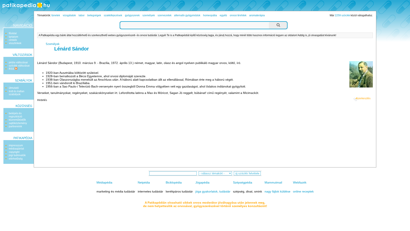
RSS (12, 68)
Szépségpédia (242, 182)
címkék (13, 39)
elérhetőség (16, 158)
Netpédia (144, 182)
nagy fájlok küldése (277, 191)
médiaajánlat (16, 148)
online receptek (303, 191)
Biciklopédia (174, 182)
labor (82, 15)
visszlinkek (15, 43)
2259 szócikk (342, 15)
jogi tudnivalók (17, 155)
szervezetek (164, 15)
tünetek (55, 15)
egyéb (223, 15)
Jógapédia (202, 182)
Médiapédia (104, 182)
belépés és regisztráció (15, 115)
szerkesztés (363, 98)
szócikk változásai (19, 65)
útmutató (14, 87)
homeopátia (210, 15)
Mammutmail (273, 182)
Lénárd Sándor (71, 49)
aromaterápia (257, 15)
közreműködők (17, 119)
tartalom (13, 36)
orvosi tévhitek (238, 15)
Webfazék (299, 182)
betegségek (94, 15)
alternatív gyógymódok (187, 15)
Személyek (53, 44)
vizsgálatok (69, 15)
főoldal (13, 33)
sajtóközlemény (18, 123)
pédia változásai (18, 62)
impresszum (16, 145)
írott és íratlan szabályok (16, 93)
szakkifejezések (113, 15)
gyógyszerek (132, 15)
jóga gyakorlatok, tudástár (212, 191)
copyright (14, 152)
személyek (148, 15)
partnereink (15, 126)
